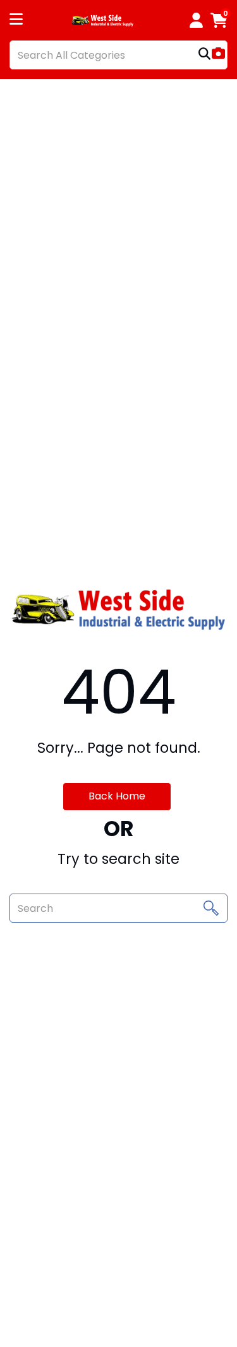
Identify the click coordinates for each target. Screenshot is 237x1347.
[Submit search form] (204, 55)
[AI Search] (218, 55)
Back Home (116, 796)
